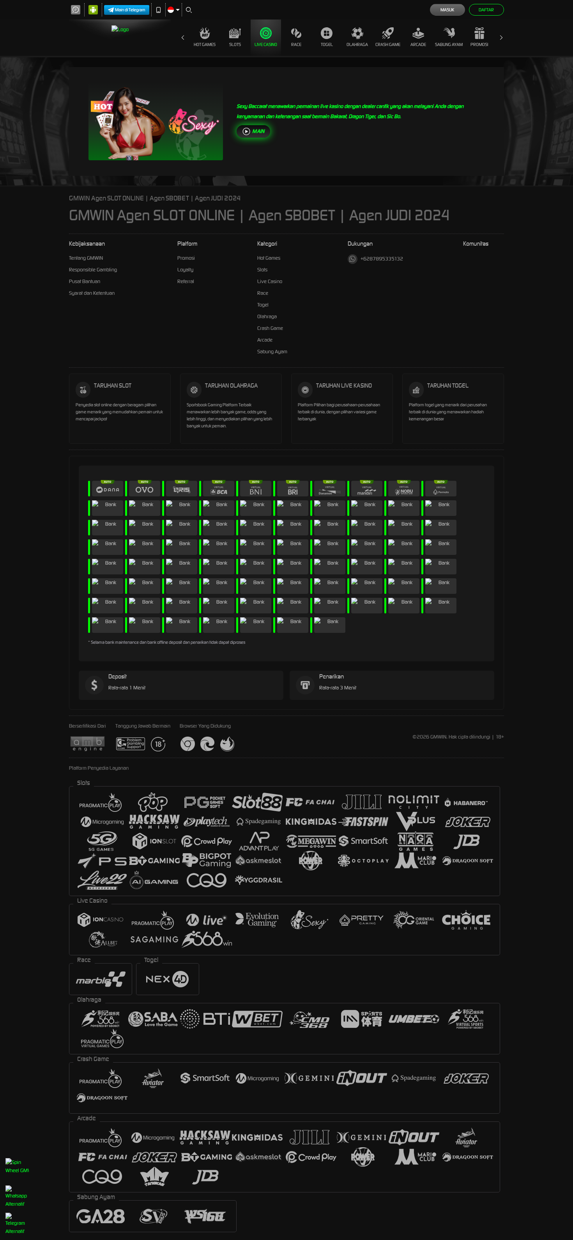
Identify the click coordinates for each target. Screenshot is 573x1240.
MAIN (258, 131)
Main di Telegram (130, 9)
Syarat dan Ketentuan (92, 293)
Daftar (486, 9)
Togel (327, 44)
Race (296, 44)
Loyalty (185, 269)
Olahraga (357, 44)
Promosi (479, 44)
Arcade (418, 44)
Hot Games (205, 44)
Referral (185, 281)
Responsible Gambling (93, 269)
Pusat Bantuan (84, 281)
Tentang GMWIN (86, 258)
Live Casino (266, 44)
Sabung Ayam (449, 44)
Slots (235, 44)
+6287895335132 (382, 258)
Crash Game (387, 44)
